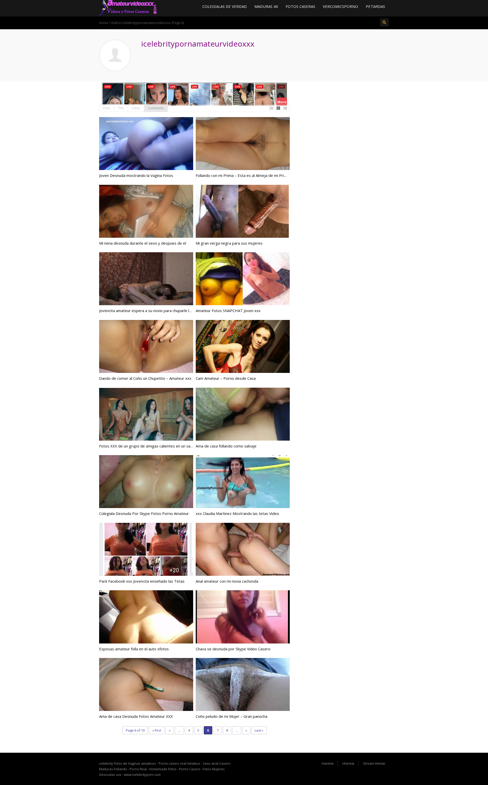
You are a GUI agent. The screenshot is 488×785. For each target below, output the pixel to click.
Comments (156, 108)
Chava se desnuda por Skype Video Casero (233, 648)
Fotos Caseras (300, 6)
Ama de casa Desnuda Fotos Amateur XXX (136, 716)
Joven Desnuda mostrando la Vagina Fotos (136, 175)
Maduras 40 (266, 6)
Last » (259, 730)
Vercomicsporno (340, 6)
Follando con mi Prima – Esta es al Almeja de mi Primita (244, 175)
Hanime (328, 763)
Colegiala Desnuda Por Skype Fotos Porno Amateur (144, 513)
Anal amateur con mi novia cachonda (227, 581)
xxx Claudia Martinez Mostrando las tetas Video (237, 513)
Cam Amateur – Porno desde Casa (226, 378)
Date (106, 108)
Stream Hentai (374, 763)
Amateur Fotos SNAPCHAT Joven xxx (228, 310)
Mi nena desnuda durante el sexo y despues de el (142, 243)
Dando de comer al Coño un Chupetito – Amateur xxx (145, 378)
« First (156, 730)
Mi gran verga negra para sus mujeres (229, 243)
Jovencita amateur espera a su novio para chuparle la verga (150, 310)
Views (136, 108)
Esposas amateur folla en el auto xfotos (134, 648)
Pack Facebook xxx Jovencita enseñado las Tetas (142, 581)
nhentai (348, 763)
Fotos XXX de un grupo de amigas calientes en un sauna (147, 445)
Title (121, 108)
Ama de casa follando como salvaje (226, 445)
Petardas (375, 6)
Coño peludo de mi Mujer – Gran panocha (231, 716)
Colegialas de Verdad (224, 6)
